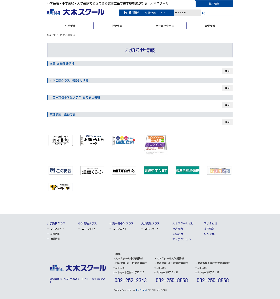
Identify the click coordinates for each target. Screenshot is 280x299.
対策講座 (55, 233)
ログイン (156, 12)
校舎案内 (177, 228)
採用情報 (214, 3)
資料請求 (133, 12)
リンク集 (209, 234)
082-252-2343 (131, 280)
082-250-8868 (172, 280)
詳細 (227, 71)
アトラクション (181, 239)
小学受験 (70, 26)
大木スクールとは (183, 223)
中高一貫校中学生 (163, 26)
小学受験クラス (56, 223)
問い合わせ (210, 223)
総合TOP (51, 35)
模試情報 (55, 238)
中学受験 (116, 26)
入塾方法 (177, 234)
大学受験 (210, 26)
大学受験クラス (150, 223)
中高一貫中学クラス (122, 223)
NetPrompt (141, 290)
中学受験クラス (87, 223)
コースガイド (57, 228)
